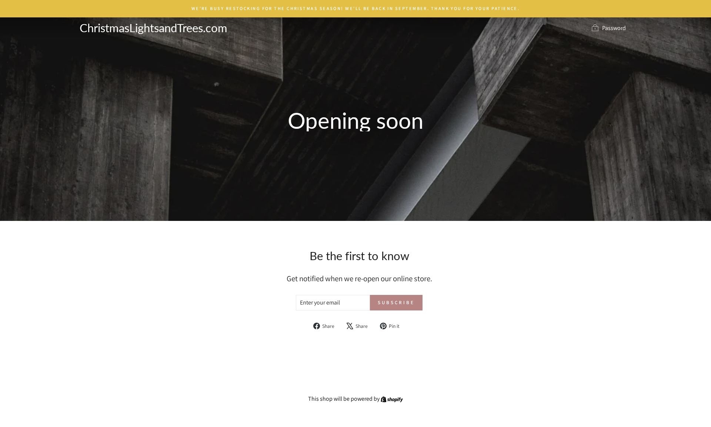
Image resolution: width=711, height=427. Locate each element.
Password (614, 28)
